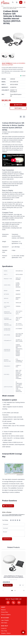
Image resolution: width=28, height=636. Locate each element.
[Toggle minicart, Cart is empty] (20, 2)
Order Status (4, 622)
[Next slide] (23, 590)
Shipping (3, 633)
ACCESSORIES (21, 63)
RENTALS (4, 64)
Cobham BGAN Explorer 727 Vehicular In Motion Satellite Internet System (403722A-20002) (13, 576)
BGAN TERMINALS (7, 63)
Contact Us (3, 628)
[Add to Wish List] (20, 116)
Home (2, 6)
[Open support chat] (23, 632)
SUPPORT (10, 64)
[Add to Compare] (24, 116)
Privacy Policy (4, 612)
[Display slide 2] (15, 590)
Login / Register (5, 620)
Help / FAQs (4, 630)
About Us (3, 609)
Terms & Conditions (6, 614)
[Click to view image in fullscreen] (13, 39)
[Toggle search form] (12, 2)
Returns (9, 633)
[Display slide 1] (12, 590)
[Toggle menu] (24, 2)
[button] (6, 61)
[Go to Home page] (5, 2)
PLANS (14, 63)
